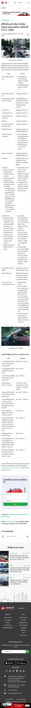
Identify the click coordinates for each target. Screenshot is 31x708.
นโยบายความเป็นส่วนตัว (21, 699)
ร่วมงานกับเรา (7, 620)
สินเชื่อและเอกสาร (23, 623)
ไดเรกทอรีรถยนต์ (23, 625)
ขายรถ (15, 2)
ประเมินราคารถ (23, 635)
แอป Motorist (7, 625)
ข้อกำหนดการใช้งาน (9, 699)
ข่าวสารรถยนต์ (5, 20)
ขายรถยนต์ (23, 628)
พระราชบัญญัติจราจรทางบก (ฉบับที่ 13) (14, 467)
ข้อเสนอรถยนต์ (23, 618)
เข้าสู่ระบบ (20, 2)
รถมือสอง (23, 630)
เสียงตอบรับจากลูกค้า (8, 628)
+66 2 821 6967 (12, 690)
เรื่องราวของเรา (8, 618)
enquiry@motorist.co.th (15, 693)
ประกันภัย (23, 620)
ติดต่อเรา (8, 623)
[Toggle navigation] (29, 8)
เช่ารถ (23, 633)
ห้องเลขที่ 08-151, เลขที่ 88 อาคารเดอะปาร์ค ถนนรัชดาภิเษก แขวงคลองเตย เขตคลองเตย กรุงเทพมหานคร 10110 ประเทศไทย (17, 679)
